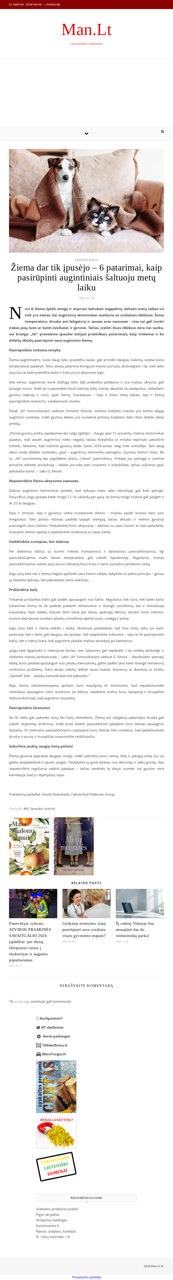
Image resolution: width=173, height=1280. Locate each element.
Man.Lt (86, 29)
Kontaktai (34, 4)
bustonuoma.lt (47, 1225)
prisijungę (22, 1001)
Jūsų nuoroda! (53, 1236)
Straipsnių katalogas (51, 1220)
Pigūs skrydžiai (47, 1214)
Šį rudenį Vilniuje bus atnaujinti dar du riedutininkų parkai (135, 929)
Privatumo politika (86, 1277)
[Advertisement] (86, 92)
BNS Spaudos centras (39, 808)
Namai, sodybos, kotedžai (56, 1231)
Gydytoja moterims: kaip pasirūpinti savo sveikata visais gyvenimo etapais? (84, 929)
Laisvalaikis (86, 260)
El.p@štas (16, 4)
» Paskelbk (52, 4)
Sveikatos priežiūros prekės (57, 1209)
